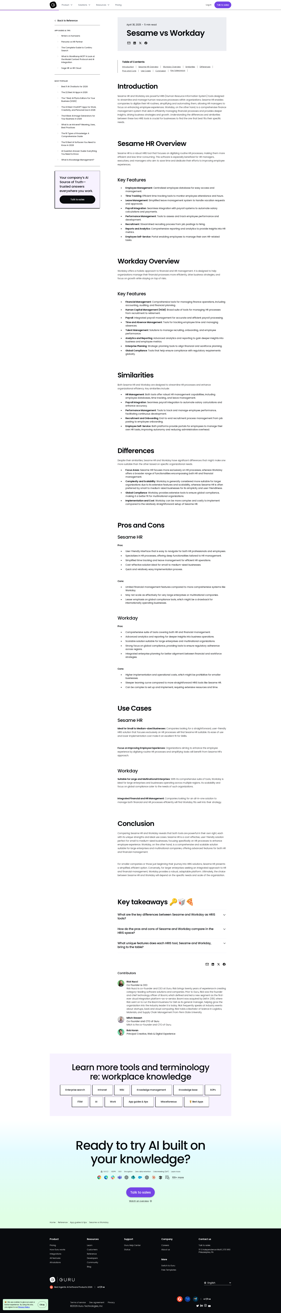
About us (165, 1249)
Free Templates (168, 1269)
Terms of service (78, 1302)
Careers (165, 1245)
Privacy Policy (24, 1307)
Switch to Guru (168, 1265)
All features (55, 1258)
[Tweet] (140, 43)
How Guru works (57, 1249)
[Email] (129, 43)
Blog (89, 1266)
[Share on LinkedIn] (134, 43)
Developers (92, 1258)
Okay (42, 1304)
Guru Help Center (132, 1245)
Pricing (118, 5)
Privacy (111, 1302)
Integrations (55, 1253)
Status (127, 1249)
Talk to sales (223, 5)
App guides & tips (78, 1222)
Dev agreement (96, 1302)
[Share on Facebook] (146, 43)
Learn (89, 1245)
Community (92, 1262)
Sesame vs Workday (99, 1222)
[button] (67, 5)
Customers (92, 1249)
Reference (63, 1222)
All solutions (55, 1262)
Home (53, 1222)
